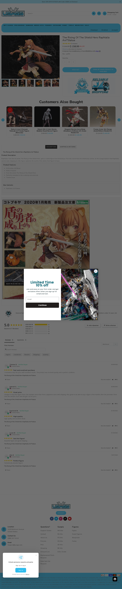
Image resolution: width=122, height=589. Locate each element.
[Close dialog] (95, 271)
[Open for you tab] (115, 579)
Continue (42, 305)
